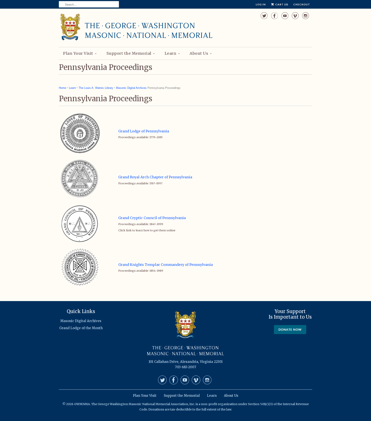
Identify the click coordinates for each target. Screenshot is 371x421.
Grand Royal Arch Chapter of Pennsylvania (155, 177)
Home (62, 87)
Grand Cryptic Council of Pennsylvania (152, 218)
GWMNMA (82, 404)
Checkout (301, 4)
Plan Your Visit (78, 53)
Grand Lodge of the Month (81, 328)
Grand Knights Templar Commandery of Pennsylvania (165, 264)
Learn (170, 53)
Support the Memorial (128, 53)
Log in (261, 4)
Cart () (281, 4)
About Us (199, 53)
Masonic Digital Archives (131, 87)
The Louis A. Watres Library (96, 87)
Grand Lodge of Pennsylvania (143, 131)
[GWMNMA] (136, 27)
